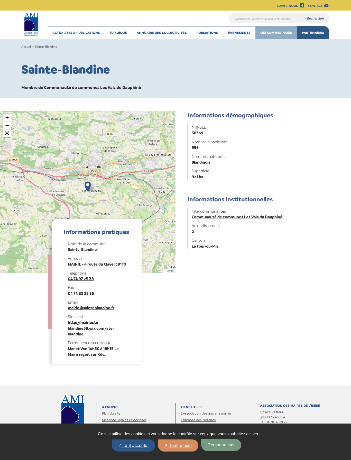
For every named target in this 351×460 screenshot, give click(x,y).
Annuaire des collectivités (162, 32)
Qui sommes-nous (276, 32)
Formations (207, 32)
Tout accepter (135, 445)
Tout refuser (180, 445)
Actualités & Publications (76, 32)
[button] (7, 133)
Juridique (118, 32)
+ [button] (7, 118)
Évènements (239, 32)
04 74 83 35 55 (81, 293)
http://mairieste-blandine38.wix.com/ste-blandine (91, 328)
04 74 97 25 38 (81, 278)
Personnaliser (221, 445)
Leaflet (170, 271)
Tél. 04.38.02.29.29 (273, 422)
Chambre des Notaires (198, 420)
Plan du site (111, 413)
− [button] (7, 125)
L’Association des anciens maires (206, 413)
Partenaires (313, 32)
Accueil (26, 46)
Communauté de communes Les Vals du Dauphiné (237, 216)
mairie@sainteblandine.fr (91, 307)
